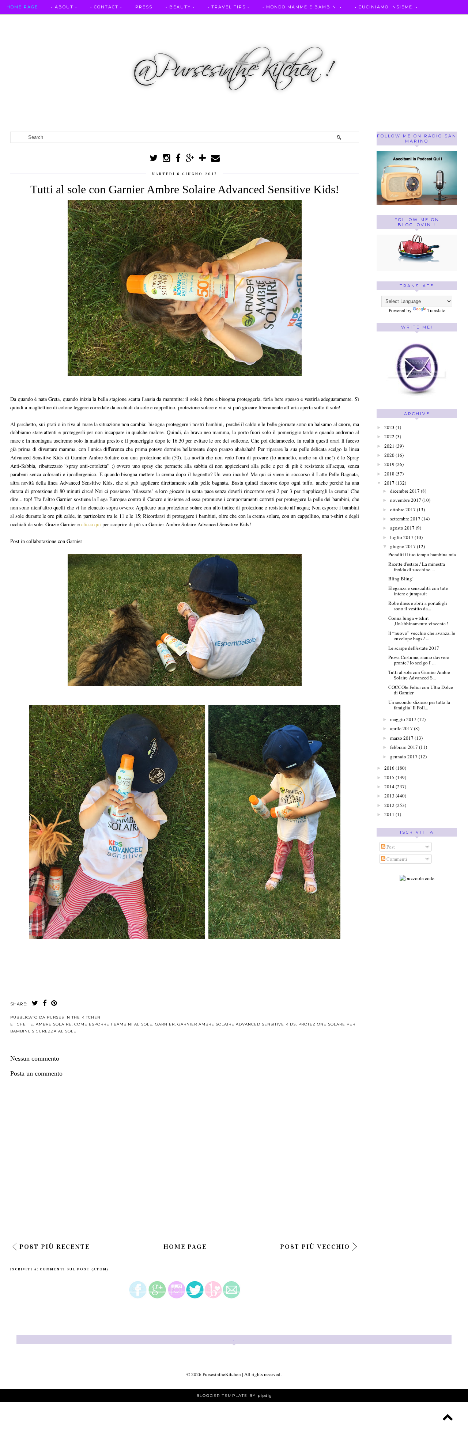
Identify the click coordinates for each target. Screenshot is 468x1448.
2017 (389, 482)
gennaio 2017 (404, 756)
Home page (22, 7)
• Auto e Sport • (199, 21)
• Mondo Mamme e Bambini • (302, 7)
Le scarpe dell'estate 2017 (413, 648)
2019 (389, 464)
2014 (389, 786)
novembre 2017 (405, 500)
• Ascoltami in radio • (266, 21)
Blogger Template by (234, 1395)
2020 (389, 455)
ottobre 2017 (403, 509)
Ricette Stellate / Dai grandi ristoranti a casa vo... (84, 21)
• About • (64, 7)
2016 (389, 768)
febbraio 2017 (404, 747)
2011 (389, 814)
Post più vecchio (315, 1247)
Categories (128, 35)
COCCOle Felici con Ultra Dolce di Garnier (420, 690)
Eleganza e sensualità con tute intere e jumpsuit (418, 591)
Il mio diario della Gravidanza (52, 35)
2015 (389, 777)
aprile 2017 (401, 728)
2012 (389, 805)
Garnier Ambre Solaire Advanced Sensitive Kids (236, 1024)
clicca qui (91, 524)
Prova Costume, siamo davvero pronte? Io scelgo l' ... (418, 660)
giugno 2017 (403, 546)
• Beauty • (180, 7)
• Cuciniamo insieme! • (386, 7)
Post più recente (54, 1247)
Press (143, 7)
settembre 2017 (405, 518)
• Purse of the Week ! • (344, 21)
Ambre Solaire (54, 1024)
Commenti (396, 859)
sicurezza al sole (54, 1031)
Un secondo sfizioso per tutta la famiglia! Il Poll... (419, 705)
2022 (389, 436)
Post (390, 847)
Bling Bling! (401, 578)
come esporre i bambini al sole (113, 1024)
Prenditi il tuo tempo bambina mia (422, 554)
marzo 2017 (402, 738)
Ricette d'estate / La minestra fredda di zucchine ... (416, 567)
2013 (389, 795)
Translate (436, 310)
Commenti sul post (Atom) (74, 1269)
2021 (389, 446)
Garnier (165, 1024)
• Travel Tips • (228, 7)
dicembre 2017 (405, 491)
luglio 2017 (402, 537)
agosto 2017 (402, 527)
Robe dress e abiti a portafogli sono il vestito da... (417, 606)
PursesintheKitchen (222, 1374)
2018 (389, 473)
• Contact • (106, 7)
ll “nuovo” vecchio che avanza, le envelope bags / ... (421, 636)
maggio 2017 (403, 719)
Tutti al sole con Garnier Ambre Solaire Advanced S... (419, 675)
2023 (389, 427)
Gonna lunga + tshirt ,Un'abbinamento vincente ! (418, 621)
